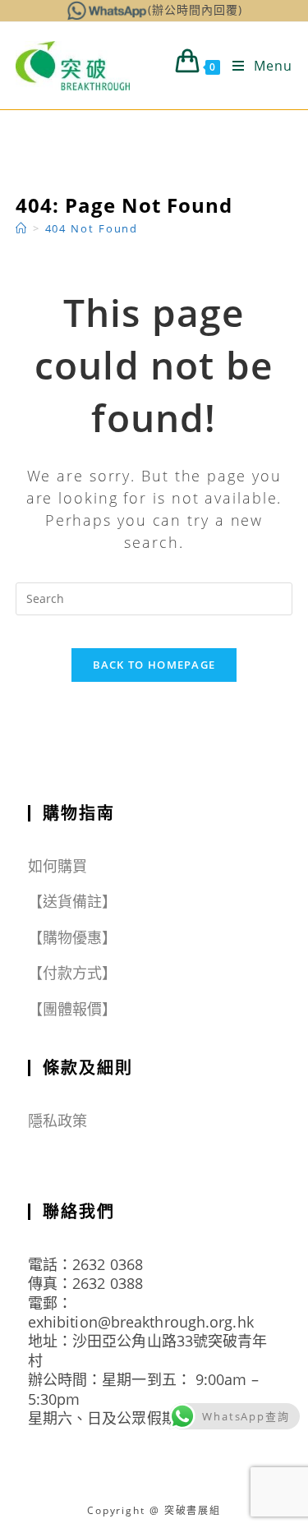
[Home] (22, 228)
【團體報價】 (72, 1009)
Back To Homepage (154, 664)
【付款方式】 (72, 973)
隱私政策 (57, 1120)
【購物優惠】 (72, 937)
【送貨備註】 (72, 901)
